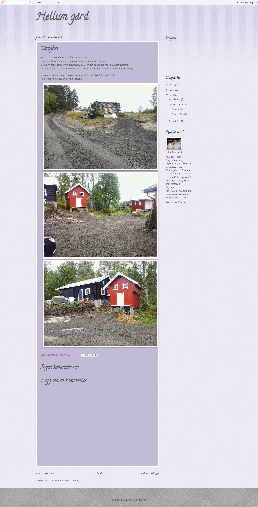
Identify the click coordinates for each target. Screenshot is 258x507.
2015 (172, 84)
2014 (172, 90)
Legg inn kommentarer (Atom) (64, 480)
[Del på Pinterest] (96, 355)
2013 (172, 95)
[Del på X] (89, 355)
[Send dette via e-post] (83, 355)
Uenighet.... (177, 109)
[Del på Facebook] (93, 355)
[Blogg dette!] (86, 355)
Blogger (143, 500)
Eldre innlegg (149, 473)
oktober (177, 99)
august (176, 121)
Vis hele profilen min (176, 202)
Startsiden (98, 473)
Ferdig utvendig (179, 114)
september (178, 104)
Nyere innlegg (45, 473)
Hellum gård (62, 17)
